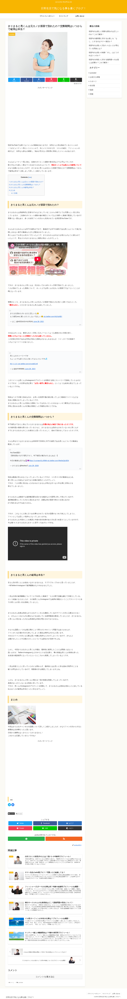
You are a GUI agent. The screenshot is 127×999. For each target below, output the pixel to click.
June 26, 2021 (30, 368)
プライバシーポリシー (94, 993)
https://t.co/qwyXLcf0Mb (38, 460)
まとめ (12, 190)
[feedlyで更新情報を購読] (26, 839)
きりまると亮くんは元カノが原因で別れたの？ (26, 181)
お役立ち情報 (95, 77)
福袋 (91, 89)
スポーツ (93, 81)
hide (30, 177)
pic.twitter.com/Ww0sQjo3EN (58, 460)
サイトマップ (106, 993)
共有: (14, 193)
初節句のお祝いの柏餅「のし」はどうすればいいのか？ (104, 54)
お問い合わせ (116, 993)
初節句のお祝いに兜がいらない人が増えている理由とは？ (104, 46)
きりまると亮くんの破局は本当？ (21, 187)
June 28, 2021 (38, 321)
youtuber (11, 813)
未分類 (92, 85)
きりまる (19, 813)
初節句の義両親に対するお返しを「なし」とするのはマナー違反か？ (103, 39)
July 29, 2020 (34, 465)
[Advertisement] (45, 102)
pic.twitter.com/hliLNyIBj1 (53, 316)
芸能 (91, 94)
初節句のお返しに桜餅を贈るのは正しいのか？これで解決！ (104, 32)
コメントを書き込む (45, 977)
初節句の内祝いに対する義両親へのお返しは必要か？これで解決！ (104, 61)
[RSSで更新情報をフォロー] (63, 839)
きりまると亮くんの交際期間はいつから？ (24, 184)
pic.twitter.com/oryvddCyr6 (28, 363)
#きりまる (14, 363)
